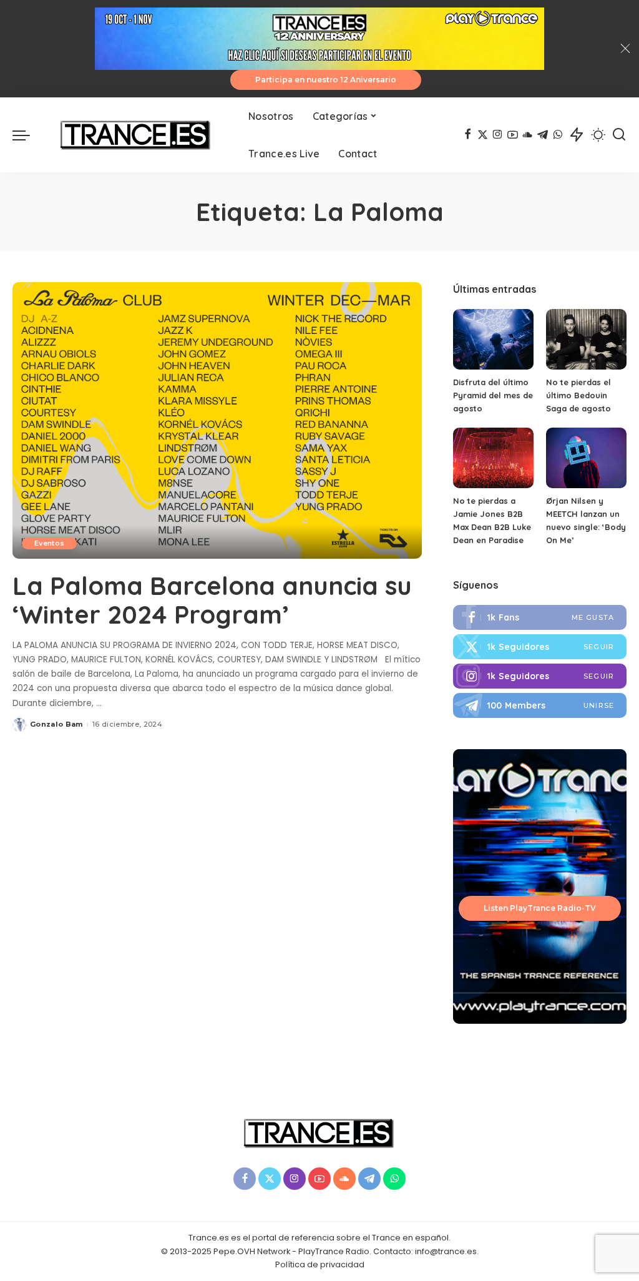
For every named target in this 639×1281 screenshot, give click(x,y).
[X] (482, 134)
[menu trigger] (27, 134)
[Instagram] (497, 134)
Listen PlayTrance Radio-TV (540, 908)
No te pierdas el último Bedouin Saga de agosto (578, 395)
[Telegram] (542, 134)
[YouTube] (512, 134)
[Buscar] (619, 134)
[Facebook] (467, 134)
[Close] (625, 48)
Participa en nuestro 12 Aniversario (325, 79)
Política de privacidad (319, 1264)
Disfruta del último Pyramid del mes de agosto (493, 395)
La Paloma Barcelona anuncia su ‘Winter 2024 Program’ (212, 600)
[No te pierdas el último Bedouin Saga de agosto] (586, 339)
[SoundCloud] (527, 134)
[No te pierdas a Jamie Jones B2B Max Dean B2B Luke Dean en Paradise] (493, 458)
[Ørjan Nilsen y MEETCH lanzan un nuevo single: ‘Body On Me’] (586, 458)
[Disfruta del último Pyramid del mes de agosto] (493, 339)
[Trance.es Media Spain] (136, 135)
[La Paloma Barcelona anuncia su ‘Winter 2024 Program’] (217, 420)
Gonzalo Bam (56, 724)
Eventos (49, 543)
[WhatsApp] (557, 134)
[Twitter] (540, 646)
